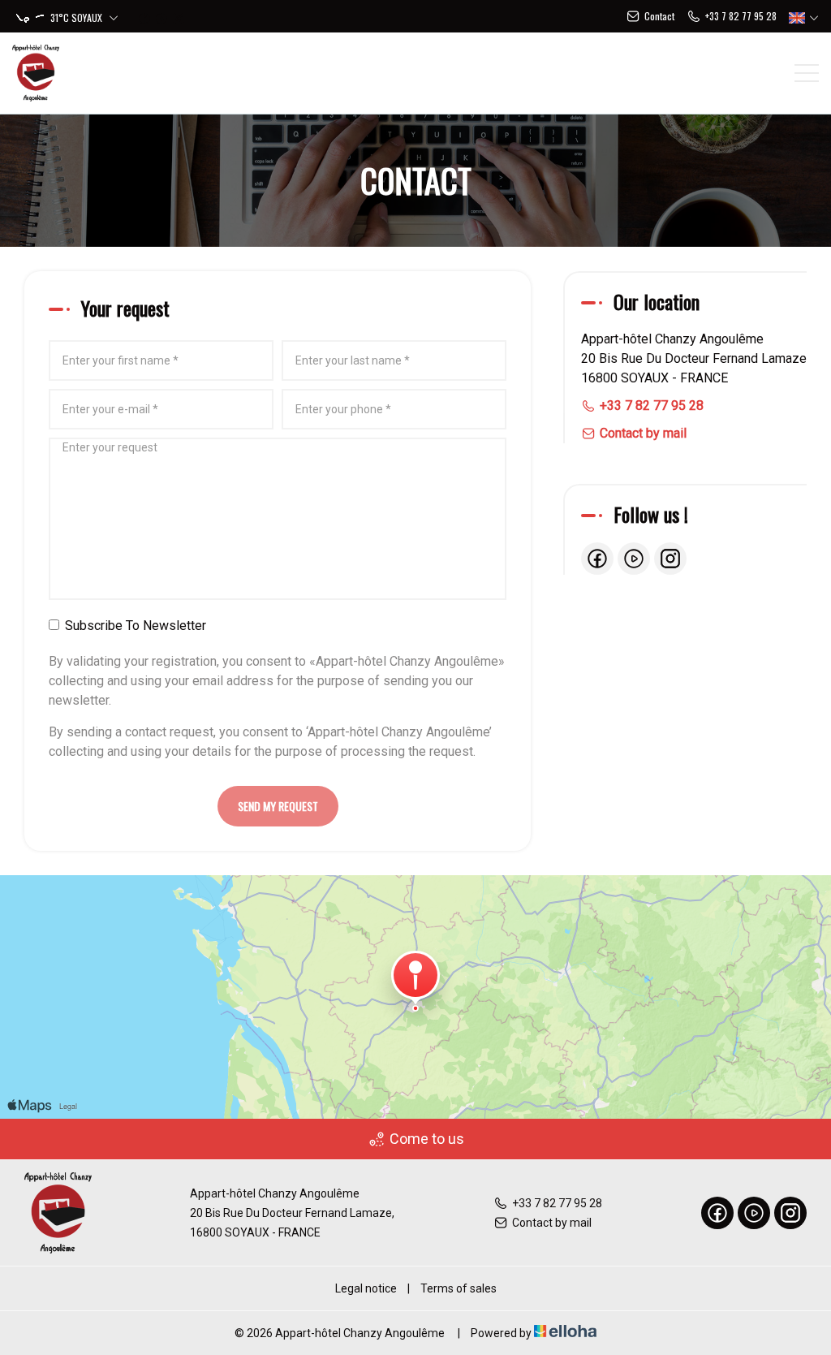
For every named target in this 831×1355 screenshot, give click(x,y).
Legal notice (366, 1288)
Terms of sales (458, 1288)
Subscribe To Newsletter (135, 625)
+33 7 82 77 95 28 (557, 1203)
